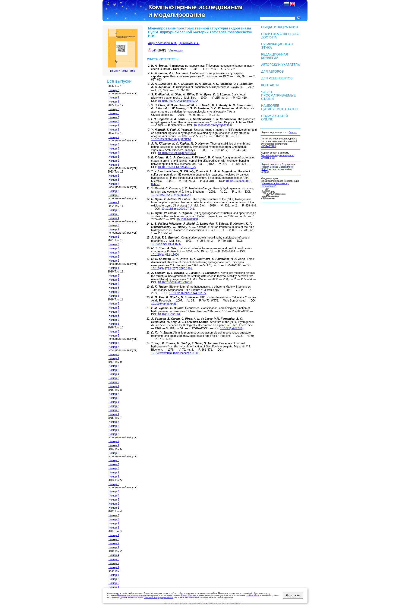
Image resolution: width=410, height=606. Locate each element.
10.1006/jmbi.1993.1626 (166, 244)
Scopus (293, 132)
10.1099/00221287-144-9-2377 (187, 293)
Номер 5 (113, 113)
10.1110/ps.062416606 (165, 254)
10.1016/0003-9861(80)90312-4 (177, 153)
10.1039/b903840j (187, 219)
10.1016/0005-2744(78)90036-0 (213, 125)
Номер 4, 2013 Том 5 (122, 70)
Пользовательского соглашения (131, 595)
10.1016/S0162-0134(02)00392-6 (171, 194)
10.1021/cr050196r (169, 314)
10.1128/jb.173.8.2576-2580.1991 (171, 268)
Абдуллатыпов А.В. (162, 43)
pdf (154, 50)
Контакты (270, 85)
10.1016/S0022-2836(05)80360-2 (178, 100)
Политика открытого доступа (280, 35)
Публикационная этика (277, 45)
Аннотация (176, 50)
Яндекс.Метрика (188, 595)
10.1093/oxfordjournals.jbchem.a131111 (175, 352)
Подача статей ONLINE (274, 117)
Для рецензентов (277, 78)
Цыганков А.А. (189, 43)
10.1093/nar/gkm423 (163, 303)
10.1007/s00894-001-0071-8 (175, 282)
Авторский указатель (280, 64)
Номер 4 (113, 117)
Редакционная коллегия (274, 56)
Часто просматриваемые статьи (278, 95)
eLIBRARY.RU (268, 146)
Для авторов (272, 71)
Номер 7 (113, 137)
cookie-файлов (252, 595)
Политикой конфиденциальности (158, 597)
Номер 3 (113, 90)
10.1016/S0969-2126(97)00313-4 (171, 139)
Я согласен (293, 595)
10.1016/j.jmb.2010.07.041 (177, 208)
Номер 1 (113, 101)
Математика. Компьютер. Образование (275, 184)
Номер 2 (113, 97)
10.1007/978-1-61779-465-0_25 (177, 167)
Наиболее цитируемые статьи (279, 107)
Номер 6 (113, 109)
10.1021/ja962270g (231, 328)
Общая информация (279, 27)
